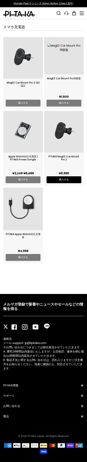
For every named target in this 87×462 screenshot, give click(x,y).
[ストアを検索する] (58, 13)
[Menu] (82, 13)
